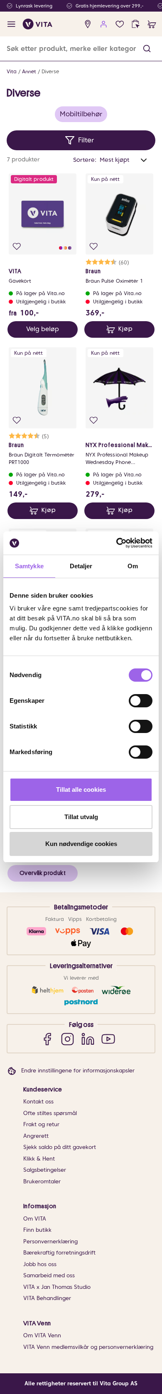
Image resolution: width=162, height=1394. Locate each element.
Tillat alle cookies (81, 789)
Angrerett (36, 1136)
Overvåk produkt (43, 873)
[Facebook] (47, 1038)
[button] (146, 49)
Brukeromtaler (42, 1181)
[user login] (104, 24)
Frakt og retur (41, 1124)
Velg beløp (42, 329)
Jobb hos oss (39, 1264)
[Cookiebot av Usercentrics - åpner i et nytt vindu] (116, 543)
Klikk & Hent (39, 1159)
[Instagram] (67, 1038)
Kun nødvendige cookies (81, 843)
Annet (29, 71)
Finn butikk (37, 1230)
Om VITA (34, 1219)
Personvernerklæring (50, 1241)
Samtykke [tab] (29, 566)
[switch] (140, 700)
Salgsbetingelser (44, 1170)
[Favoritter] (120, 24)
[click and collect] (136, 24)
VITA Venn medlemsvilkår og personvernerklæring (88, 1347)
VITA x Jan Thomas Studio (57, 1287)
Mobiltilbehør (81, 114)
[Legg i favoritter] (17, 246)
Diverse (50, 71)
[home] (38, 24)
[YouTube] (108, 1038)
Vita (12, 71)
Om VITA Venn (42, 1335)
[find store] (88, 24)
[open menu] (11, 24)
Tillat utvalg (81, 816)
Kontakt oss (38, 1101)
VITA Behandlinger (47, 1298)
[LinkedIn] (88, 1038)
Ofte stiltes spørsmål (50, 1113)
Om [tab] (133, 566)
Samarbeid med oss (49, 1275)
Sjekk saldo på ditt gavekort (59, 1147)
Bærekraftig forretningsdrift (59, 1253)
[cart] (152, 24)
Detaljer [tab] (81, 566)
